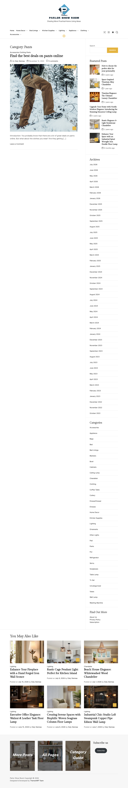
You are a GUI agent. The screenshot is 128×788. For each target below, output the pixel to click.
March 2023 (94, 385)
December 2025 (96, 204)
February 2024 (95, 328)
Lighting (62, 30)
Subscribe (101, 751)
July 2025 (93, 232)
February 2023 (95, 391)
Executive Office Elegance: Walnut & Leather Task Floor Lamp (27, 718)
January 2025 (95, 266)
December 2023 (96, 340)
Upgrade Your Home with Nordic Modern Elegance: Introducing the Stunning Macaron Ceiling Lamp (103, 109)
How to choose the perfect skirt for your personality (109, 68)
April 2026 (94, 181)
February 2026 (95, 193)
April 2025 (94, 249)
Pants (28, 52)
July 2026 (93, 165)
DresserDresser (95, 501)
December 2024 (96, 272)
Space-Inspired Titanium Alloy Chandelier (108, 82)
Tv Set (92, 580)
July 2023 (93, 362)
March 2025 (94, 255)
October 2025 (95, 215)
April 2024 (94, 317)
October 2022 (95, 413)
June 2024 (94, 306)
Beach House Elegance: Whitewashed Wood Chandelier (97, 673)
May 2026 (93, 176)
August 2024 (95, 294)
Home (12, 30)
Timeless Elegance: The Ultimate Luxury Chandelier (109, 95)
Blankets (93, 456)
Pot (91, 552)
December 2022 (96, 402)
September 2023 (96, 351)
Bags (91, 439)
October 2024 (95, 283)
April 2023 (94, 379)
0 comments (53, 61)
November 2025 (96, 210)
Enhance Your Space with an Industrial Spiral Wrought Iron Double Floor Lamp (109, 139)
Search (92, 46)
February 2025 (95, 261)
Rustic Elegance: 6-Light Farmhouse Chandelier (109, 123)
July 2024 (93, 300)
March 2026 (94, 187)
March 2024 (94, 323)
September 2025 (96, 221)
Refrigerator (94, 558)
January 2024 (95, 334)
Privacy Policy (95, 620)
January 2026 (95, 198)
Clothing (83, 30)
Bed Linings (34, 30)
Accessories (14, 34)
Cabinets (93, 467)
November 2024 (96, 278)
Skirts (92, 563)
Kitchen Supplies (48, 30)
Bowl (91, 461)
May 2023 (93, 374)
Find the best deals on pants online (36, 56)
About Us (93, 617)
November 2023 (96, 345)
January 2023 (95, 396)
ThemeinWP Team (37, 781)
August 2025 (95, 227)
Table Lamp (94, 575)
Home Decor (20, 30)
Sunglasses (94, 569)
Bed (91, 444)
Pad (91, 541)
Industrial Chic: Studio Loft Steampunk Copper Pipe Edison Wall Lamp (100, 718)
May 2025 (93, 244)
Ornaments (94, 529)
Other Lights (94, 535)
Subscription (94, 622)
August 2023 (95, 357)
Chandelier (94, 478)
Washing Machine (96, 603)
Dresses (93, 507)
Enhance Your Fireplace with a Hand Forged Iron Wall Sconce (24, 673)
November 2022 (96, 408)
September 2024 (96, 289)
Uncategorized (95, 586)
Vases (92, 591)
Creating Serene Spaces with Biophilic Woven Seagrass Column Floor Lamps (63, 718)
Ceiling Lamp (95, 473)
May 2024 (93, 311)
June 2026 (94, 170)
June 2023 (94, 368)
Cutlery (92, 495)
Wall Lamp (94, 597)
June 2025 (94, 238)
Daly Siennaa (20, 61)
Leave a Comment (17, 144)
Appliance (72, 30)
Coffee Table (95, 490)
